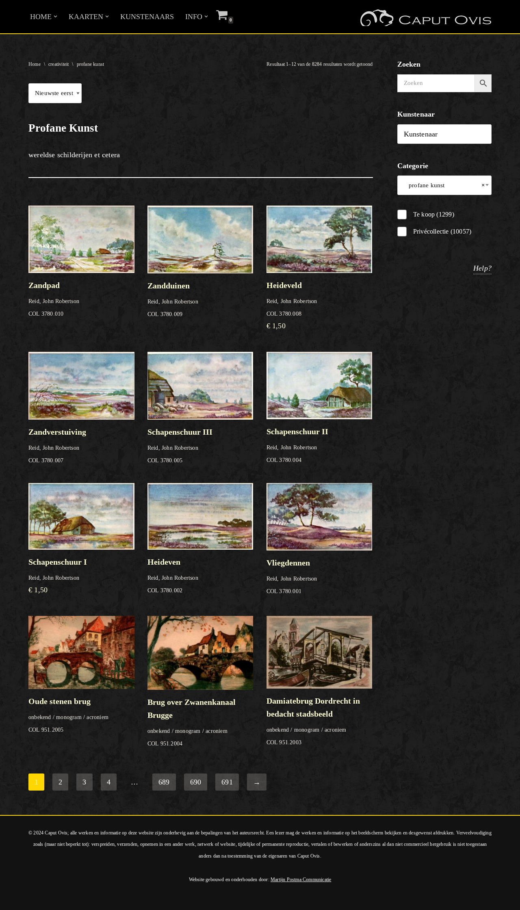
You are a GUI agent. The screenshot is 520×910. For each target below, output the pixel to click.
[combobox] (444, 185)
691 (227, 782)
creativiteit (58, 64)
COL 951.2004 (191, 722)
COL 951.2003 (313, 720)
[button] (55, 16)
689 (164, 782)
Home (34, 64)
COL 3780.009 (172, 299)
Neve (14, 899)
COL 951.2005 (68, 715)
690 (196, 782)
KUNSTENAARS (147, 17)
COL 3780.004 (297, 445)
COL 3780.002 (172, 575)
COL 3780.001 (291, 576)
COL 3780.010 (53, 299)
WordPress (117, 899)
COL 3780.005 (179, 445)
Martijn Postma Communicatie (301, 879)
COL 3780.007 (57, 445)
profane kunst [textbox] (444, 185)
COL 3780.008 (291, 305)
